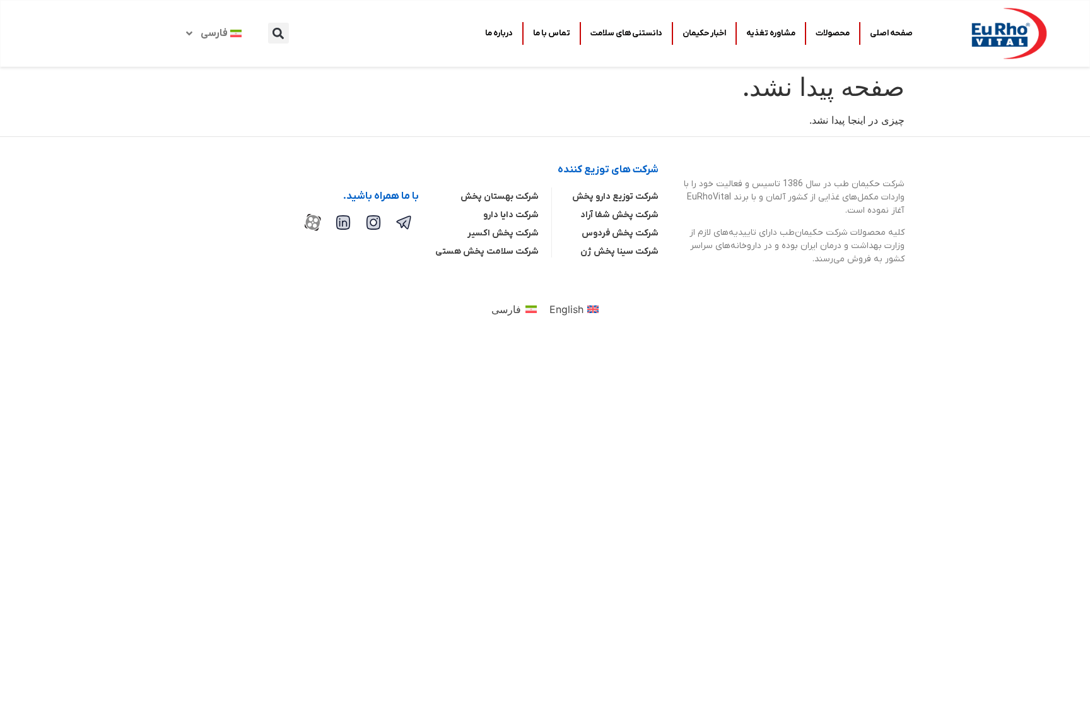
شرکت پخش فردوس (620, 233)
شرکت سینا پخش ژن (619, 252)
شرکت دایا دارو (511, 215)
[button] (278, 33)
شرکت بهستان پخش (499, 197)
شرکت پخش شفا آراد (619, 215)
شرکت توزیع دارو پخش (615, 197)
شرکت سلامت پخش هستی (487, 252)
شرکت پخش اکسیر (503, 233)
